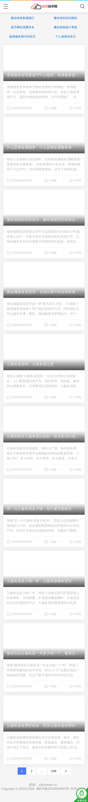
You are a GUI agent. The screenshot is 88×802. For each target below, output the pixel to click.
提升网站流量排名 (22, 27)
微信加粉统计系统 (65, 27)
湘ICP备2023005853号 (52, 788)
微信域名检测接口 (22, 18)
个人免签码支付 (65, 36)
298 (53, 771)
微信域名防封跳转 (65, 18)
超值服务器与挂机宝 (22, 36)
